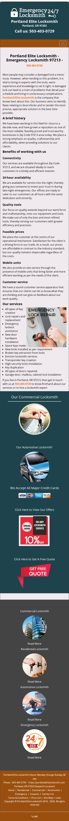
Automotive (54, 790)
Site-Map (48, 798)
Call (35, 816)
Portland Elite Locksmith (18, 97)
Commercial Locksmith (34, 611)
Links (58, 798)
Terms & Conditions (18, 798)
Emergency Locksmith (34, 725)
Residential (23, 790)
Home (11, 790)
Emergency (21, 794)
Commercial (38, 790)
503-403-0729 (41, 31)
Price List (36, 798)
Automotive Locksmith (34, 687)
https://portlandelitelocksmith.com (46, 782)
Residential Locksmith (34, 649)
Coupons (34, 794)
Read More (34, 643)
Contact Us (48, 794)
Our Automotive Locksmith (34, 447)
